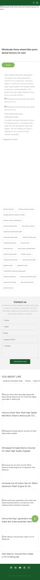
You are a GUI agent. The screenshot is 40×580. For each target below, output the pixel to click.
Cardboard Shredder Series (13, 381)
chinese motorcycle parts (26, 209)
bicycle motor (25, 243)
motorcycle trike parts (29, 237)
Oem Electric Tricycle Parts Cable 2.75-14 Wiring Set (17, 555)
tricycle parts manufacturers (26, 248)
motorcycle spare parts (10, 237)
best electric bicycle (27, 282)
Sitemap (30, 576)
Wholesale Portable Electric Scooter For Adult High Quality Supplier (18, 449)
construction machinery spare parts (14, 271)
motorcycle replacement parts (12, 231)
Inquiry (8, 65)
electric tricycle (8, 288)
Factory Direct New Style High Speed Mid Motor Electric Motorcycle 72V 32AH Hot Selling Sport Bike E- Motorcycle (19, 414)
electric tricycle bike (9, 282)
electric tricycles (8, 209)
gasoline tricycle (22, 265)
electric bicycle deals (29, 260)
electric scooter (26, 254)
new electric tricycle (28, 226)
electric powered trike (10, 226)
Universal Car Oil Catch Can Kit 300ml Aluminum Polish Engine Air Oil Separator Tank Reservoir (20, 485)
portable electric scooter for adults (14, 215)
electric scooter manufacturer (12, 220)
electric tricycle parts (10, 254)
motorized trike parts (9, 243)
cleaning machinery (9, 276)
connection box (8, 248)
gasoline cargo (8, 265)
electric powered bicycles (28, 276)
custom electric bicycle (10, 260)
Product (28, 381)
